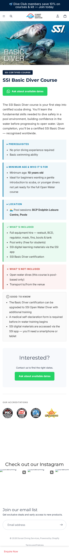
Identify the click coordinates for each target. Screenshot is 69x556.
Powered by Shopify (49, 538)
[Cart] (65, 16)
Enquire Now (11, 551)
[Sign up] (61, 524)
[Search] (11, 16)
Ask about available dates (27, 91)
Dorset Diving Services (28, 538)
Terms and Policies (35, 545)
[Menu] (4, 16)
